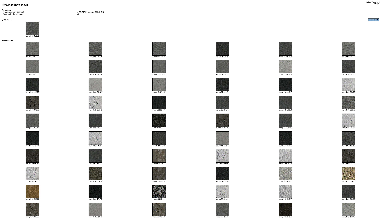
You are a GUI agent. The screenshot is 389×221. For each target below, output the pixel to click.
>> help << (376, 3)
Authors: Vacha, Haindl (373, 2)
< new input (373, 20)
